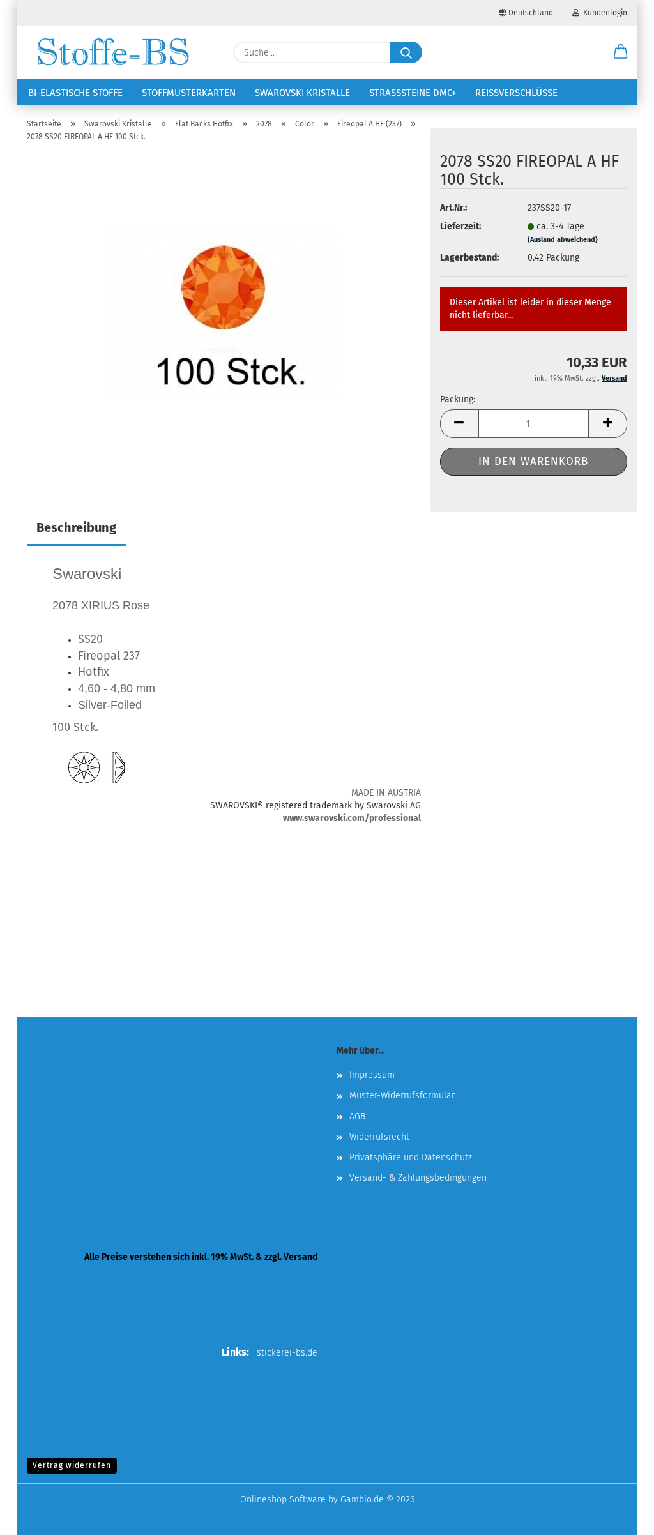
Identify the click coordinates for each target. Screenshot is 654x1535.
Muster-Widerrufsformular (402, 1095)
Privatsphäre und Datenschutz (410, 1157)
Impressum (372, 1075)
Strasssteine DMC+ (412, 92)
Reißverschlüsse (516, 92)
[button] (621, 52)
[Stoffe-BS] (113, 52)
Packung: (457, 399)
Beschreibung (76, 527)
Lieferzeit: (460, 226)
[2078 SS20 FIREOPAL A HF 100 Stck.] (224, 311)
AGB (357, 1116)
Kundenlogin (603, 12)
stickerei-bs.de (287, 1352)
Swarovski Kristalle (302, 92)
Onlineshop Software (283, 1499)
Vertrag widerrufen (72, 1465)
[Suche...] (406, 52)
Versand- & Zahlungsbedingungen (418, 1177)
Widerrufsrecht (379, 1136)
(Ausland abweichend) (563, 240)
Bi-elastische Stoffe (75, 92)
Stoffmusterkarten (189, 92)
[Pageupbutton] (619, 1516)
